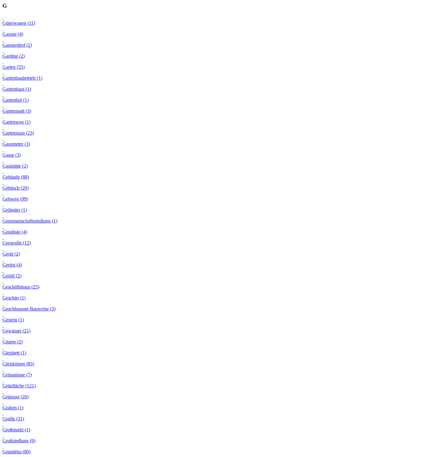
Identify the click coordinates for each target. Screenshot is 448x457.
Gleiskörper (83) (18, 363)
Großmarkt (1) (16, 429)
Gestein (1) (13, 319)
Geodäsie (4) (14, 231)
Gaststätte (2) (15, 166)
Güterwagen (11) (18, 23)
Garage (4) (12, 34)
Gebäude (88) (15, 177)
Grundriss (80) (16, 451)
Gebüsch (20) (15, 187)
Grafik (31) (13, 418)
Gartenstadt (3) (16, 111)
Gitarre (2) (12, 341)
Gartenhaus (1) (16, 89)
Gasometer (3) (16, 144)
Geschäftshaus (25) (20, 286)
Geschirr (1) (14, 297)
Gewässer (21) (16, 330)
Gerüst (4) (12, 264)
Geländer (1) (14, 209)
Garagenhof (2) (17, 45)
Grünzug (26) (15, 396)
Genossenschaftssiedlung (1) (29, 220)
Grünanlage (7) (17, 374)
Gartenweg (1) (16, 122)
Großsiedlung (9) (18, 440)
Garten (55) (13, 67)
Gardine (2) (13, 56)
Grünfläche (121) (19, 385)
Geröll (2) (11, 275)
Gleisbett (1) (14, 352)
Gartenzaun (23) (18, 133)
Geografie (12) (16, 242)
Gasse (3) (11, 155)
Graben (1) (12, 407)
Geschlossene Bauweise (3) (28, 308)
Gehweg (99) (15, 198)
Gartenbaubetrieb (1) (22, 78)
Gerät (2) (11, 253)
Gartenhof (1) (15, 100)
